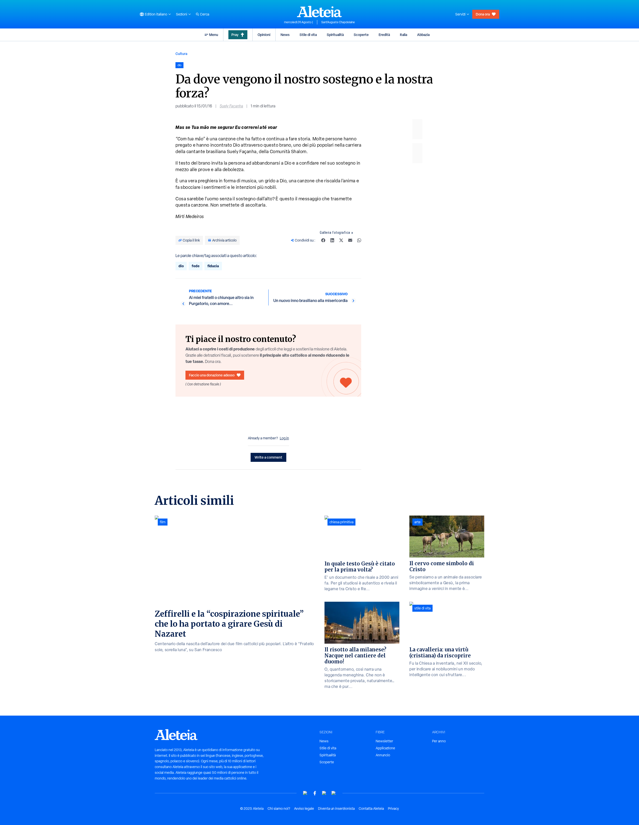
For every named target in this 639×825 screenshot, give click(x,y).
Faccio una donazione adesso (212, 375)
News (285, 34)
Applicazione (385, 748)
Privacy (393, 808)
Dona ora (483, 14)
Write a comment (268, 457)
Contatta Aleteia (371, 808)
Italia (403, 34)
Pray (234, 34)
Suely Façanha (231, 106)
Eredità (384, 34)
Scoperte (361, 34)
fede (195, 266)
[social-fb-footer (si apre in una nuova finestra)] (315, 793)
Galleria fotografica (335, 233)
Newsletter (384, 741)
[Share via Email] (350, 240)
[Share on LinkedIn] (332, 240)
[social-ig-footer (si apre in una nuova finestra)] (333, 793)
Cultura (181, 53)
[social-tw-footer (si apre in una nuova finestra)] (324, 793)
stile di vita (422, 608)
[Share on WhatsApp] (359, 240)
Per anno (439, 741)
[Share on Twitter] (341, 240)
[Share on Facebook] (323, 240)
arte (417, 522)
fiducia (213, 266)
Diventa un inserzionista (336, 808)
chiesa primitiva (341, 522)
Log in (284, 438)
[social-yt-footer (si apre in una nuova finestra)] (305, 793)
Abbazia (423, 34)
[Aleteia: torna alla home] (319, 11)
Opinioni (264, 34)
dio (181, 266)
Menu (213, 34)
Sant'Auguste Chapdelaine (338, 22)
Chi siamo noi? (279, 808)
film (162, 522)
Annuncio (383, 755)
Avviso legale (304, 808)
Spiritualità (335, 34)
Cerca (204, 14)
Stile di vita (308, 34)
